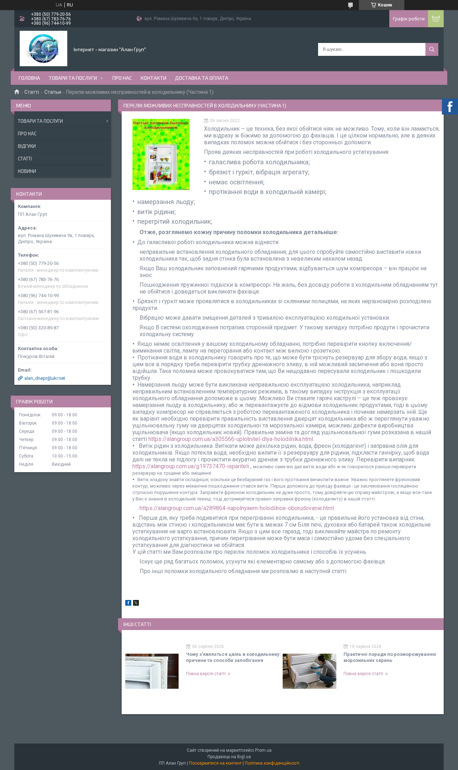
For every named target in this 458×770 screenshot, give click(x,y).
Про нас (122, 78)
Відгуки (27, 146)
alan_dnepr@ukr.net (44, 378)
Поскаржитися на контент (215, 763)
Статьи (52, 92)
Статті (31, 92)
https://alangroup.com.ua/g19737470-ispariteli (190, 466)
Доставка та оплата (201, 78)
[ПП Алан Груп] (43, 49)
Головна (29, 78)
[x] (136, 604)
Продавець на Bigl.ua (229, 756)
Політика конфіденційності (272, 763)
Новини (27, 171)
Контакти (153, 78)
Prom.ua (263, 750)
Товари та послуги (73, 78)
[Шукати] (431, 49)
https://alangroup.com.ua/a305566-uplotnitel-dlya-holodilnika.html (230, 439)
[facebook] (128, 604)
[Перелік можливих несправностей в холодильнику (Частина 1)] (161, 154)
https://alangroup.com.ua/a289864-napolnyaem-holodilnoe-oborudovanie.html (237, 508)
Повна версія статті (206, 674)
